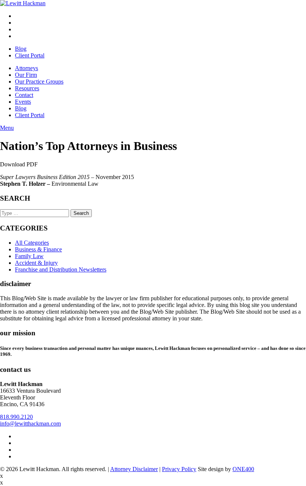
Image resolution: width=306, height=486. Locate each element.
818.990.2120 (16, 417)
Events (23, 101)
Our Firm (26, 75)
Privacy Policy (179, 469)
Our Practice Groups (39, 81)
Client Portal (29, 55)
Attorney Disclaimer (134, 469)
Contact (24, 95)
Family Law (29, 256)
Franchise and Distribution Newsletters (60, 269)
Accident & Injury (36, 263)
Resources (27, 88)
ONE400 (243, 469)
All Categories (32, 242)
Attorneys (26, 68)
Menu (7, 128)
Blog (20, 49)
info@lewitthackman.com (30, 423)
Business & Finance (38, 249)
